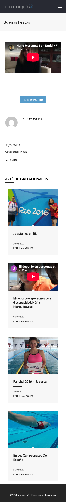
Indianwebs (50, 495)
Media (23, 151)
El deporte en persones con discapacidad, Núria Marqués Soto (32, 302)
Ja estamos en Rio (25, 233)
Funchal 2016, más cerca (30, 381)
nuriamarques (24, 248)
